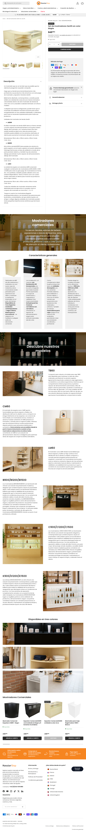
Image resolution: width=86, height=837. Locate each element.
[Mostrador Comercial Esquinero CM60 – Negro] (12, 710)
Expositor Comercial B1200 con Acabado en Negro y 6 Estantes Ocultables (32, 723)
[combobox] (16, 3)
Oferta (43, 11)
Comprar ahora (65, 49)
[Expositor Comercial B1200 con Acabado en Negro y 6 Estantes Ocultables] (33, 710)
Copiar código (65, 14)
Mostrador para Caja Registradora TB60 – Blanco (72, 723)
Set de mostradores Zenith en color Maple (16, 18)
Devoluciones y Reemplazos (63, 826)
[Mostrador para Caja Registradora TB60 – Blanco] (74, 710)
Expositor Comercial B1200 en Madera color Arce (53, 722)
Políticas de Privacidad (35, 777)
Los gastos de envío (65, 35)
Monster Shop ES (52, 20)
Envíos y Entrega (33, 768)
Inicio (4, 18)
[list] (23, 41)
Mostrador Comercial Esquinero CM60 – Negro (11, 722)
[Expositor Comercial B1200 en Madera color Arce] (53, 710)
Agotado (72, 44)
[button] (82, 3)
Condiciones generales (35, 780)
